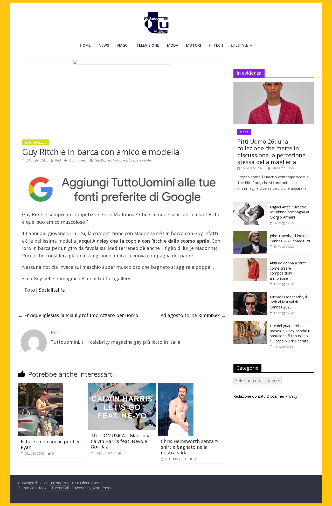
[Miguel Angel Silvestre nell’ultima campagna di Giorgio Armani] (250, 204)
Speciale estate (140, 160)
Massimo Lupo (283, 168)
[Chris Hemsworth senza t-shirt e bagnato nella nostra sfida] (175, 386)
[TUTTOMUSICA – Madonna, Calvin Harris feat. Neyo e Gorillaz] (122, 386)
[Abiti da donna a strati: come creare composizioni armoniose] (250, 260)
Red (58, 160)
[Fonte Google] (122, 189)
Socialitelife (52, 290)
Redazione (242, 396)
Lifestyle (239, 45)
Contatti (259, 396)
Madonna (120, 160)
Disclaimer (275, 396)
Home (85, 45)
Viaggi (123, 45)
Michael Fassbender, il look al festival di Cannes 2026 (288, 302)
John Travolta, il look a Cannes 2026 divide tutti (290, 238)
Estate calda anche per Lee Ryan (51, 444)
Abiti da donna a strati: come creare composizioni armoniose (288, 271)
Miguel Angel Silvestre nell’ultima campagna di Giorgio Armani (289, 212)
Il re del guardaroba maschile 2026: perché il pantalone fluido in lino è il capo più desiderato (290, 333)
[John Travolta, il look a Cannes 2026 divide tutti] (250, 233)
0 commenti (77, 160)
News (104, 45)
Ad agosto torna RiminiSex (193, 315)
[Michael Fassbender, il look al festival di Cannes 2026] (250, 294)
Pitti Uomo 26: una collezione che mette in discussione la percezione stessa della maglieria (271, 151)
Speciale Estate (35, 142)
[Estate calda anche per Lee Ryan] (40, 386)
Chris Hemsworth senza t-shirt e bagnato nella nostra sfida (190, 446)
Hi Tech (216, 45)
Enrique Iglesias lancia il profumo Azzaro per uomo (78, 315)
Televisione (147, 45)
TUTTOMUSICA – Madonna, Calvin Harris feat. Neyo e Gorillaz (121, 441)
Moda (172, 45)
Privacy (291, 396)
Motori (193, 45)
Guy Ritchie (103, 160)
